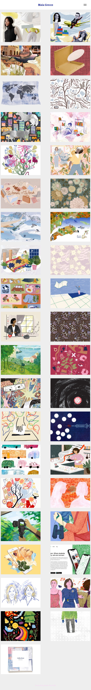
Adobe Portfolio (50, 685)
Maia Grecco (45, 5)
